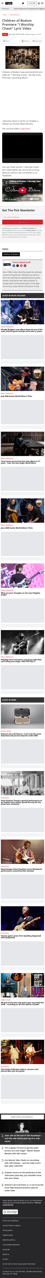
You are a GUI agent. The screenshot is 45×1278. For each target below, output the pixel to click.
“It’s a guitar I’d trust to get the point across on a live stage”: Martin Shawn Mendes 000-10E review (22, 1151)
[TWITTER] (18, 265)
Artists (5, 15)
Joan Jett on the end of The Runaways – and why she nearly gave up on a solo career (23, 1138)
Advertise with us (9, 1240)
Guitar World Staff (17, 34)
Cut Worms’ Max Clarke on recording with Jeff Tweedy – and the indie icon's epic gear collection (23, 1163)
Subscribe (32, 3)
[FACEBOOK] (14, 265)
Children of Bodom (11, 254)
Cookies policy (8, 1235)
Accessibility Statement (11, 1245)
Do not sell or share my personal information (19, 1264)
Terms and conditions (11, 1221)
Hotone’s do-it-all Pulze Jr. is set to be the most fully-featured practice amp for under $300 (24, 1188)
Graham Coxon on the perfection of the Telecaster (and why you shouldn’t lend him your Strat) (23, 1175)
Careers (5, 1259)
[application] (22, 146)
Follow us (27, 41)
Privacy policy (7, 1230)
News (5, 34)
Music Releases (15, 15)
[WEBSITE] (25, 265)
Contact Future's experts (11, 1225)
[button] (2, 3)
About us (6, 1254)
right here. (26, 128)
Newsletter (38, 41)
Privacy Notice (31, 230)
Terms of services (28, 228)
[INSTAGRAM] (22, 265)
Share (7, 41)
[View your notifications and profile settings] (23, 3)
